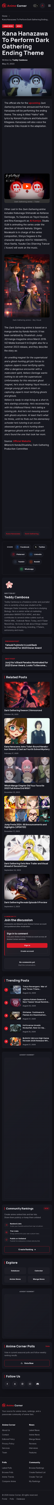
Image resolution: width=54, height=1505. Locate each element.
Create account (27, 951)
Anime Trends (8, 1477)
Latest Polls (7, 1468)
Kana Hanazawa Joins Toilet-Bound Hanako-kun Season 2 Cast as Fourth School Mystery (27, 748)
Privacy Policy (8, 1443)
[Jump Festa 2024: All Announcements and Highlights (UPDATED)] (27, 809)
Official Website (22, 441)
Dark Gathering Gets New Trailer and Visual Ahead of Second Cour (26, 865)
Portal (4, 1499)
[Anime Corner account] (42, 5)
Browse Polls (7, 1472)
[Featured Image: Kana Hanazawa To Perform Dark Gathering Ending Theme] (27, 82)
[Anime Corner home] (16, 6)
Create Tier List (35, 1477)
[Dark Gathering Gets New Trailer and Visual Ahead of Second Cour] (27, 848)
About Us (6, 1430)
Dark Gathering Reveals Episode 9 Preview (25, 902)
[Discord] (37, 1384)
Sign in (27, 945)
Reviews (32, 1443)
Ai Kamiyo (35, 220)
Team (4, 1452)
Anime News (8, 26)
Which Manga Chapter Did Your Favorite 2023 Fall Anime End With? (24, 787)
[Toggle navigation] (49, 5)
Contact (5, 1435)
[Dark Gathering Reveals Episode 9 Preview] (27, 886)
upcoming (34, 103)
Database (15, 1271)
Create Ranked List (37, 1472)
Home (4, 16)
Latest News (34, 1430)
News (19, 26)
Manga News (39, 1279)
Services (6, 1448)
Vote (47, 1346)
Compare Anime (9, 1481)
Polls (12, 1499)
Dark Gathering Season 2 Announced (23, 710)
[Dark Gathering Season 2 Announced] (27, 694)
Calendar (39, 1271)
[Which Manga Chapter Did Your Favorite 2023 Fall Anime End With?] (27, 770)
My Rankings (34, 1481)
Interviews (33, 1448)
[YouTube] (30, 1384)
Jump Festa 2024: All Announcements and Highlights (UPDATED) (25, 826)
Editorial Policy (8, 1439)
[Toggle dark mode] (36, 5)
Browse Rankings (36, 1468)
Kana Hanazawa (13, 534)
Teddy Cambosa (19, 60)
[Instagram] (22, 1384)
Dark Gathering (32, 534)
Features (33, 1452)
